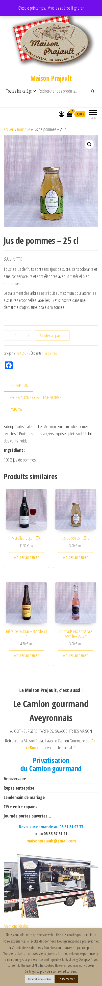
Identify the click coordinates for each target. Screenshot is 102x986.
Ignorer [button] (79, 8)
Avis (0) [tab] (16, 410)
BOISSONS (23, 353)
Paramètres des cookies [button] (39, 979)
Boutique (23, 129)
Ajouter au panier (52, 335)
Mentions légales (16, 926)
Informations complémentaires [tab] (35, 397)
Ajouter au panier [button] (26, 557)
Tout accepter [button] (66, 979)
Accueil (9, 129)
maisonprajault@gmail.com (51, 841)
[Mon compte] (61, 114)
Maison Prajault (51, 78)
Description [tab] (18, 385)
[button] (89, 144)
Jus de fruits (50, 353)
